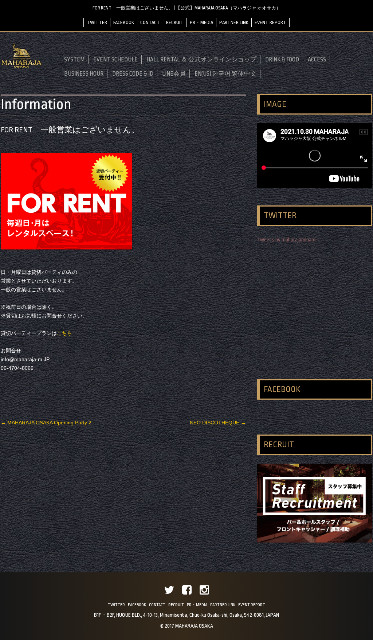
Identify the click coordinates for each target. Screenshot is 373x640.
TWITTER (97, 22)
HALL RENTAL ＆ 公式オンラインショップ (201, 59)
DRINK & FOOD (282, 59)
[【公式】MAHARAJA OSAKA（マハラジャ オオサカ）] (21, 66)
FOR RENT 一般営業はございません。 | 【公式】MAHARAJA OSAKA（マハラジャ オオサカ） (187, 8)
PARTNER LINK (233, 22)
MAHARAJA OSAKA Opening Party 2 (46, 422)
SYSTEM (74, 59)
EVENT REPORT (270, 22)
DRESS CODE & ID (132, 74)
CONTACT (150, 22)
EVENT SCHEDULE (115, 59)
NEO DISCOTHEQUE (218, 422)
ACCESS (317, 59)
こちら (64, 333)
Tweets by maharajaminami (287, 240)
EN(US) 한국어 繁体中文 (225, 74)
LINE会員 (174, 74)
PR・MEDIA (201, 22)
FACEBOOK (123, 22)
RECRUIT (175, 22)
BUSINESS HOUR (83, 74)
